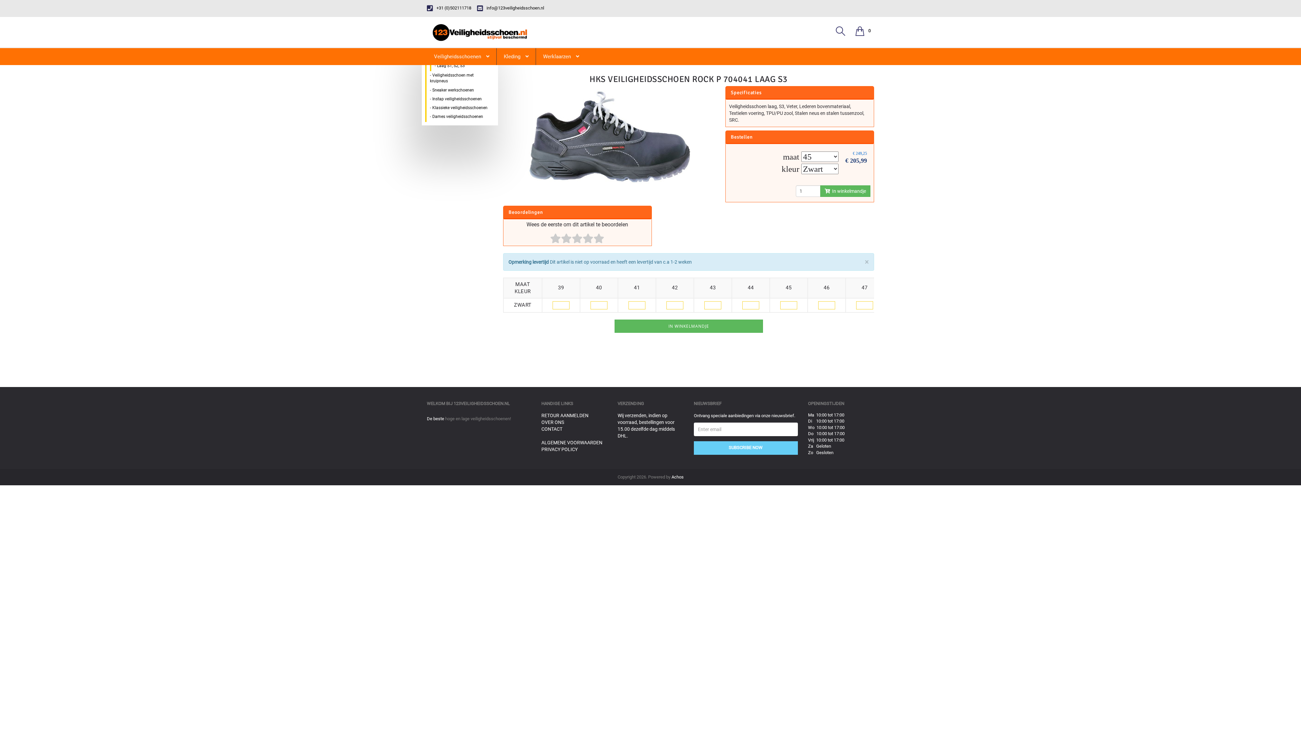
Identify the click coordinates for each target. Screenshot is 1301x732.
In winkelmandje (848, 191)
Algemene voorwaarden (571, 442)
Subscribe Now (746, 447)
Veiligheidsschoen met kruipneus (452, 78)
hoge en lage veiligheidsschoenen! (478, 418)
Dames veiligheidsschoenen (457, 116)
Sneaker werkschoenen (453, 90)
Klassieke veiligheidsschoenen (460, 107)
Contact (551, 429)
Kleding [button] (512, 57)
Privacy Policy (559, 449)
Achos (678, 477)
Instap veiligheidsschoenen (457, 99)
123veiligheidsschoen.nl (482, 403)
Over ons (552, 422)
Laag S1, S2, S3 (451, 65)
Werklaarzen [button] (557, 57)
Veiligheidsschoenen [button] (457, 57)
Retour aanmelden (564, 415)
